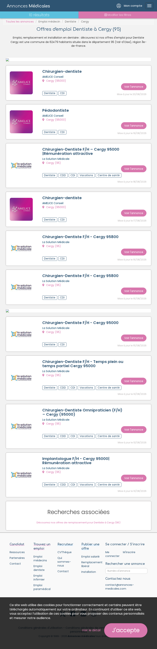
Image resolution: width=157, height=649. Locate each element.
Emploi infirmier (39, 577)
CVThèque (64, 552)
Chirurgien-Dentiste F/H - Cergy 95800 (80, 236)
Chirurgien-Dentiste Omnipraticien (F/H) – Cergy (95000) (82, 412)
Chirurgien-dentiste (62, 71)
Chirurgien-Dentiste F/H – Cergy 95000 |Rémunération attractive (80, 151)
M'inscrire (129, 552)
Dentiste (70, 21)
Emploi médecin (49, 21)
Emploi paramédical (42, 587)
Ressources (17, 552)
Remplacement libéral (90, 564)
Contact (15, 564)
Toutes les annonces (20, 21)
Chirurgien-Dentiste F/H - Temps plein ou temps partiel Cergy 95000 (82, 364)
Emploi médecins (40, 558)
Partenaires (17, 558)
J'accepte (126, 630)
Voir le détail (91, 630)
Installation (88, 572)
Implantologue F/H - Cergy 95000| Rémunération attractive (76, 461)
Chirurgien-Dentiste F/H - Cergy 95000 (80, 322)
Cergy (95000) (55, 81)
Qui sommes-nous (64, 561)
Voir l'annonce (133, 87)
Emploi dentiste (39, 568)
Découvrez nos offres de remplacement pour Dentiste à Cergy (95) (78, 522)
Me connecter (112, 554)
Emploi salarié (90, 556)
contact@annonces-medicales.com (119, 587)
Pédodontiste (55, 110)
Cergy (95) (53, 163)
